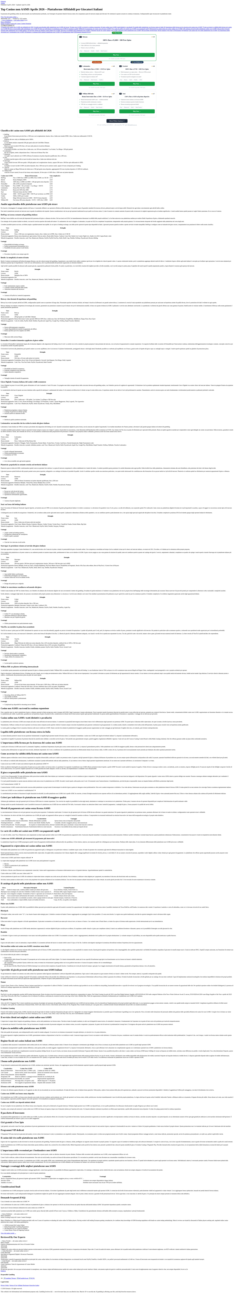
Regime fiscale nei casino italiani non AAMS (104, 30)
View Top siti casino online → (9, 17)
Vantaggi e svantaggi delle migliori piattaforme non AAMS (42, 32)
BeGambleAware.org (132, 125)
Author (3, 3)
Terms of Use (13, 1285)
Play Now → (117, 55)
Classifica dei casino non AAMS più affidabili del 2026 (17, 27)
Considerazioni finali (67, 32)
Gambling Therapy (9, 1278)
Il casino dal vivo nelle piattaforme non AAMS (203, 30)
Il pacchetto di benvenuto (149, 30)
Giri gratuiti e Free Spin (165, 30)
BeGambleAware (22, 1278)
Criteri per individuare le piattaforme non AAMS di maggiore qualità (58, 29)
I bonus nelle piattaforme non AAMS (129, 30)
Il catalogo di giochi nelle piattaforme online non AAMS (200, 29)
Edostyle (3, 1)
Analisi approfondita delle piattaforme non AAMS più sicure (51, 27)
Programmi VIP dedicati (180, 30)
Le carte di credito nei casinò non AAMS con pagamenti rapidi (130, 29)
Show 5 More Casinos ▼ (117, 121)
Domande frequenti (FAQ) (82, 32)
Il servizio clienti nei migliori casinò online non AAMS (43, 30)
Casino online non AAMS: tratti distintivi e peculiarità (117, 27)
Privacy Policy (5, 1285)
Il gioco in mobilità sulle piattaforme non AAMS (75, 30)
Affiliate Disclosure (23, 1285)
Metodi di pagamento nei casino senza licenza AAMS (95, 29)
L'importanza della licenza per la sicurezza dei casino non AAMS (183, 27)
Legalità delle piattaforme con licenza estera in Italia (148, 27)
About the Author (34, 1285)
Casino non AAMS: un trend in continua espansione (85, 27)
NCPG (32, 1278)
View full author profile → (8, 1233)
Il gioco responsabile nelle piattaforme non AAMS (23, 29)
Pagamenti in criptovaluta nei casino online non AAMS (165, 29)
